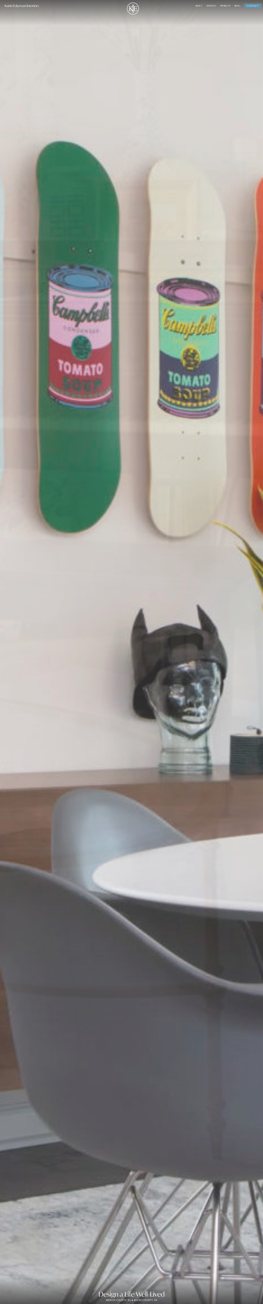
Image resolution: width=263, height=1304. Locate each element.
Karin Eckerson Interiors (22, 6)
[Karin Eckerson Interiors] (133, 8)
